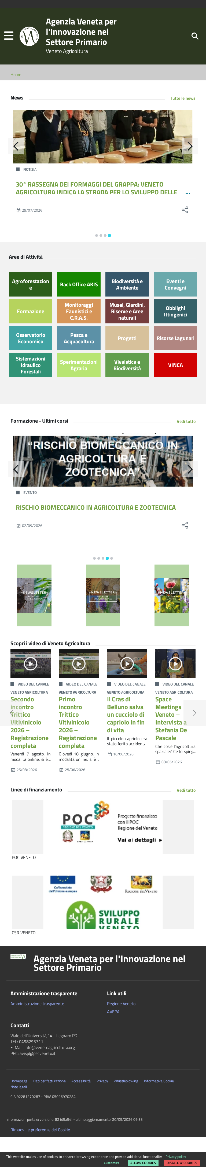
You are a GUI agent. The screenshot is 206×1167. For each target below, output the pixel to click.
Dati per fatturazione (49, 1081)
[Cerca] (195, 36)
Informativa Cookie (159, 1081)
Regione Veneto (121, 1003)
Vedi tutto (186, 421)
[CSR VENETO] (103, 902)
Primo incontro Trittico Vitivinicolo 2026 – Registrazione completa (78, 722)
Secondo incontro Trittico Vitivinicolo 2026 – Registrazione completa (29, 722)
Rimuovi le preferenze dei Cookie (40, 1129)
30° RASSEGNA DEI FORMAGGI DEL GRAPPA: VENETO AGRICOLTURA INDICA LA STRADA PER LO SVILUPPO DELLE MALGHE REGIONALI (96, 192)
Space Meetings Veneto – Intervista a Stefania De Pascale (171, 718)
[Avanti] (190, 146)
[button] (8, 36)
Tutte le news (183, 98)
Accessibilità (81, 1081)
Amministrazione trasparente (37, 1003)
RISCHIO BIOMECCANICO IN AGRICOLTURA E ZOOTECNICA (96, 507)
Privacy (102, 1081)
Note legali (18, 1087)
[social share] (184, 210)
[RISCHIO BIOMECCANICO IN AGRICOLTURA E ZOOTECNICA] (103, 460)
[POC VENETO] (103, 827)
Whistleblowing (126, 1081)
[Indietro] (16, 146)
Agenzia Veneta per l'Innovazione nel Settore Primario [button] (110, 963)
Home (15, 74)
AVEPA (113, 1011)
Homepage (18, 1081)
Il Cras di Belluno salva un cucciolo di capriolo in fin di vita (126, 714)
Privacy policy (175, 1156)
